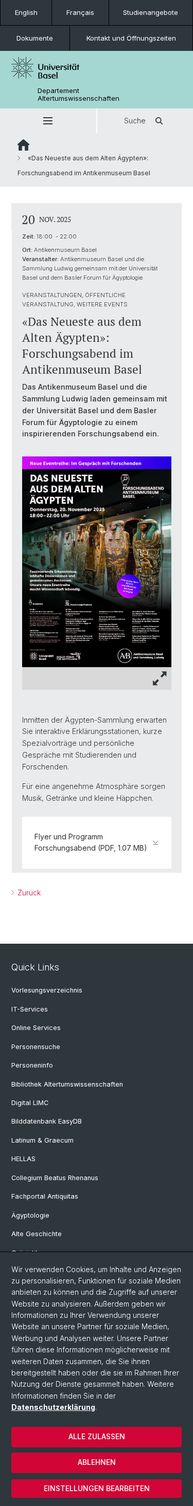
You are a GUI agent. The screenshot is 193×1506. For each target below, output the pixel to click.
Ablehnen (97, 1462)
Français (80, 12)
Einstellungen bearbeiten (97, 1488)
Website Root (23, 145)
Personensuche (35, 1047)
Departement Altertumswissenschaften (78, 94)
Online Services (36, 1028)
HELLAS (23, 1159)
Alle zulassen (96, 1436)
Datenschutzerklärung (53, 1407)
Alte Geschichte (36, 1234)
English (26, 12)
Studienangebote (150, 12)
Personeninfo (32, 1065)
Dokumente (34, 38)
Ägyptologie (30, 1215)
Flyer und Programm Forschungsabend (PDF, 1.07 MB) (90, 842)
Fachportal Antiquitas (44, 1196)
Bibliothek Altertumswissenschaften (67, 1084)
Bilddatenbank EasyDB (46, 1121)
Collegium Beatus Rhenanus (54, 1178)
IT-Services (29, 1009)
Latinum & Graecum (42, 1140)
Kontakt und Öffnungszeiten (131, 38)
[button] (48, 120)
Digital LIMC (29, 1103)
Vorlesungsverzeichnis (46, 990)
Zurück (28, 892)
